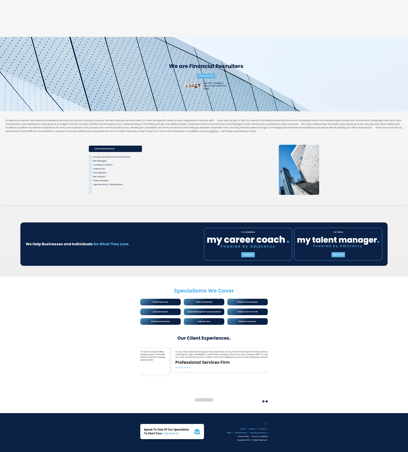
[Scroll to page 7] (209, 399)
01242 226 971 (290, 16)
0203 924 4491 (315, 16)
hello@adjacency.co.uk (334, 16)
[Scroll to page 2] (199, 399)
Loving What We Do (272, 22)
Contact (355, 22)
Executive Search (313, 22)
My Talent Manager (331, 22)
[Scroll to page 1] (196, 399)
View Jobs (345, 22)
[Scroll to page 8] (211, 399)
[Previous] (263, 401)
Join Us (301, 22)
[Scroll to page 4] (203, 399)
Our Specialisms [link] (289, 22)
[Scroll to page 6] (207, 399)
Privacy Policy (243, 436)
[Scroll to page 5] (205, 399)
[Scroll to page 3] (201, 399)
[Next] (267, 401)
